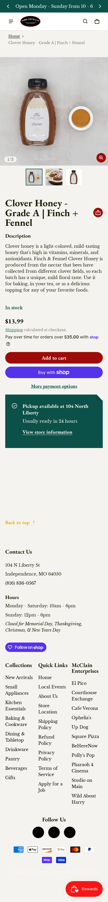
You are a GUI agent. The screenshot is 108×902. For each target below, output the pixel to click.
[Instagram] (54, 832)
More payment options (54, 386)
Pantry (12, 758)
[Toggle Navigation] (11, 21)
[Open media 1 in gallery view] (34, 177)
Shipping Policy (48, 724)
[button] (85, 21)
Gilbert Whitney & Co (35, 872)
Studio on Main (82, 783)
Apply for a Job (50, 787)
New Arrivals (19, 677)
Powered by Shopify (79, 872)
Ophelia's (81, 717)
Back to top (17, 522)
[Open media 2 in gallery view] (54, 177)
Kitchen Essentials (15, 705)
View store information (47, 432)
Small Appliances (17, 690)
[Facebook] (38, 832)
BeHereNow (85, 745)
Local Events (52, 686)
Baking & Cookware (16, 721)
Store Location (47, 709)
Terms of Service (48, 771)
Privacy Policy (46, 755)
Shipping (14, 330)
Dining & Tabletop (15, 737)
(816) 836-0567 (20, 583)
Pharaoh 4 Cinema (82, 767)
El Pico (79, 683)
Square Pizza (85, 736)
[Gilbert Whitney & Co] (30, 21)
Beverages (16, 768)
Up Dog (80, 727)
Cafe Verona (85, 708)
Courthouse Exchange (84, 695)
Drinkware (16, 749)
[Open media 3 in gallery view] (74, 177)
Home (14, 36)
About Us (48, 696)
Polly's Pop (83, 755)
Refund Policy (46, 740)
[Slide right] (100, 6)
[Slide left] (8, 6)
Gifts (10, 777)
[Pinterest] (69, 832)
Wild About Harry (84, 799)
